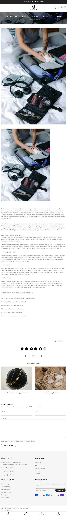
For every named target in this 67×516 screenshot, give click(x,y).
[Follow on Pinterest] (10, 475)
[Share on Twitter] (26, 348)
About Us (37, 471)
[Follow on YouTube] (13, 475)
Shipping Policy (5, 487)
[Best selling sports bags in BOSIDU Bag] (25, 356)
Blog (36, 465)
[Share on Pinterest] (31, 348)
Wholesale (38, 474)
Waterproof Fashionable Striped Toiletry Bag (14, 302)
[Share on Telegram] (40, 348)
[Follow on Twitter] (4, 475)
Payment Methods (40, 468)
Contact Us (38, 463)
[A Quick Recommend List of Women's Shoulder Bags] (42, 356)
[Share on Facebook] (22, 348)
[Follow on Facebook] (2, 475)
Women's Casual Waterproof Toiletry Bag (14, 316)
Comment (4, 418)
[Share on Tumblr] (35, 348)
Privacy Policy (5, 484)
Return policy (5, 495)
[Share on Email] (44, 348)
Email (37, 411)
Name (3, 411)
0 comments (60, 341)
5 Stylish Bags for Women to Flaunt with (17, 392)
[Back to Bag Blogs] (33, 356)
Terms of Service (6, 492)
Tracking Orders (5, 489)
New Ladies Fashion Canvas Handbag (12, 309)
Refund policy (5, 497)
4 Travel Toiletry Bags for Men (50, 392)
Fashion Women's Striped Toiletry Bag (13, 305)
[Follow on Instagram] (7, 475)
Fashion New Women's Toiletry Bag (12, 312)
